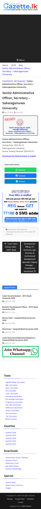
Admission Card (12, 463)
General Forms (12, 460)
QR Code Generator (13, 405)
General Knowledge (14, 469)
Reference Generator (14, 408)
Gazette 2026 (11, 432)
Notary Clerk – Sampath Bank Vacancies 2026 (18, 319)
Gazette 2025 (11, 435)
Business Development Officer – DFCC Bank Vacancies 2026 (20, 308)
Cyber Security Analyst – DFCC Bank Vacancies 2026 (16, 297)
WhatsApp (22, 170)
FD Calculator (11, 391)
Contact (20, 502)
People (8, 488)
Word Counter (11, 419)
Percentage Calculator (15, 399)
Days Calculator (12, 388)
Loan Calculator (12, 394)
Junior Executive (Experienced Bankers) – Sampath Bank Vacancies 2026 (19, 339)
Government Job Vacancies (13, 81)
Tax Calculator (11, 413)
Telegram (22, 181)
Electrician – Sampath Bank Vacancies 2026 (20, 329)
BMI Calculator (12, 385)
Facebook (22, 176)
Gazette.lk (19, 112)
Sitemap (10, 499)
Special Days (11, 482)
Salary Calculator (12, 410)
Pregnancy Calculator (14, 402)
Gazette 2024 (11, 438)
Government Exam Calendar (17, 457)
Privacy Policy (19, 499)
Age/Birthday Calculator (15, 382)
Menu (21, 60)
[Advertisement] (20, 36)
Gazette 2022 (11, 444)
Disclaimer (30, 499)
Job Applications (12, 466)
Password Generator (14, 396)
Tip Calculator (11, 416)
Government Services (14, 485)
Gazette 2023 (11, 441)
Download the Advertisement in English (19, 156)
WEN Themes (26, 506)
